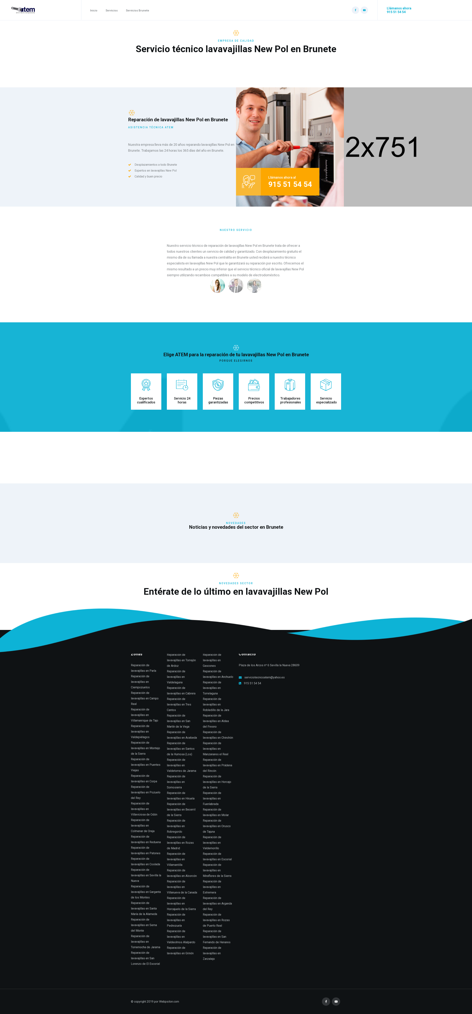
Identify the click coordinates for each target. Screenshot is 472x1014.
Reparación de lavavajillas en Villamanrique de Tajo (144, 715)
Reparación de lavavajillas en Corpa (144, 778)
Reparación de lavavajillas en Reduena (146, 839)
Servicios (112, 10)
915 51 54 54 (252, 683)
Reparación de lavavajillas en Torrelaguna (212, 688)
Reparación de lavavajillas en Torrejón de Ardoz (181, 660)
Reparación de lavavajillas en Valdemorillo (212, 842)
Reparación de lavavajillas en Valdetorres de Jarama (181, 765)
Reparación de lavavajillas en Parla (143, 667)
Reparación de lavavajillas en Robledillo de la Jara (216, 704)
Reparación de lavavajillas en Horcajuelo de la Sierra (181, 903)
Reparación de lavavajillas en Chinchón (218, 734)
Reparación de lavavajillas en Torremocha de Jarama (145, 941)
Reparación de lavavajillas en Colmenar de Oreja (143, 825)
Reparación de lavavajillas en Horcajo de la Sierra (217, 782)
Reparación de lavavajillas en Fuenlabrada (212, 798)
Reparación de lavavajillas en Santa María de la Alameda (144, 908)
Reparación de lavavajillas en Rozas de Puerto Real (216, 920)
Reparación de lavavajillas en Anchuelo (218, 674)
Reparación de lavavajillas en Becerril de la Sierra (181, 809)
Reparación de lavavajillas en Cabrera (181, 690)
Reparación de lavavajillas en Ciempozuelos (140, 682)
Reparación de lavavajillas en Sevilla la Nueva (146, 875)
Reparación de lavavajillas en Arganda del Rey (217, 903)
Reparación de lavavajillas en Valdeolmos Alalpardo (181, 936)
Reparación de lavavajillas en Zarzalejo (212, 953)
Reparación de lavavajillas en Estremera (212, 887)
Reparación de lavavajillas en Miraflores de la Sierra (217, 870)
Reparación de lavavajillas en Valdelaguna (176, 677)
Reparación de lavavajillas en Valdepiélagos (140, 731)
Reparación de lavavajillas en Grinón (180, 950)
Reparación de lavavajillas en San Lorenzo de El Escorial (145, 958)
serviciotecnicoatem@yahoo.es (264, 677)
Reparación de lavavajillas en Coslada (145, 861)
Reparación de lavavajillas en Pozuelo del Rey (145, 792)
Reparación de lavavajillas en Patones (145, 850)
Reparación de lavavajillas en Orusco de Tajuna (217, 826)
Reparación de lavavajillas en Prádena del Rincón (217, 765)
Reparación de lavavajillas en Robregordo (176, 826)
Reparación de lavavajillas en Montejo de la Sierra (145, 748)
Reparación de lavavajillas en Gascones (212, 660)
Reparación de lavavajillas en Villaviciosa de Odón (144, 809)
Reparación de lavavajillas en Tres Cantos (179, 704)
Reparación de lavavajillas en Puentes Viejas (145, 764)
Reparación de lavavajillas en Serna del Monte (144, 925)
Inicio (93, 10)
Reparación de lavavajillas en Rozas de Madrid (180, 842)
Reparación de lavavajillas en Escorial (217, 856)
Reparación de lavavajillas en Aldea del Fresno (216, 721)
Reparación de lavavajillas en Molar (216, 812)
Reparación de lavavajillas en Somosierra (176, 782)
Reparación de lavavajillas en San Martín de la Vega (178, 721)
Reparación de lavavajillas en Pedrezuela (176, 920)
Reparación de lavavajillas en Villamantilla (176, 859)
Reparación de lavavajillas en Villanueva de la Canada (182, 887)
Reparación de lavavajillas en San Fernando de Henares (216, 936)
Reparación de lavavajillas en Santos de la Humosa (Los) (181, 748)
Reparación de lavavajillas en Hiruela (181, 795)
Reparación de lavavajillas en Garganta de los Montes (146, 892)
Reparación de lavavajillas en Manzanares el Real (215, 748)
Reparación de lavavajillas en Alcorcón (182, 873)
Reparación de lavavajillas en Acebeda (182, 734)
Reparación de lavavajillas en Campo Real (145, 698)
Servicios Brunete (137, 10)
